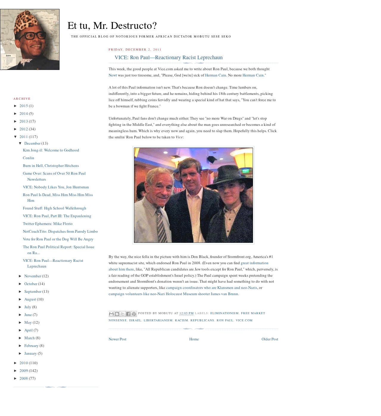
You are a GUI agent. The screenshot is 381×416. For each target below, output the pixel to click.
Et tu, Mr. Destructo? (101, 25)
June (28, 314)
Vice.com (244, 320)
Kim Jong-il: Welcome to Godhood (51, 150)
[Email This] (111, 314)
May (28, 322)
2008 (24, 378)
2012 (24, 129)
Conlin (28, 157)
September (33, 291)
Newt (113, 75)
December (32, 143)
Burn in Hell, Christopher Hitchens (51, 165)
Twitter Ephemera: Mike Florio (48, 223)
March (30, 337)
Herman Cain (215, 75)
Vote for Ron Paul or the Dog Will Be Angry (58, 239)
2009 (24, 370)
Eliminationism (224, 313)
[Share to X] (123, 314)
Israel (135, 320)
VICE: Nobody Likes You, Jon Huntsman (56, 187)
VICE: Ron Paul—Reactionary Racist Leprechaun (169, 57)
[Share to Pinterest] (134, 314)
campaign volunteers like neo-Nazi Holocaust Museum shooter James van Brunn (173, 293)
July (28, 306)
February (32, 345)
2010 (24, 362)
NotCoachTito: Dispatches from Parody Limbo (60, 231)
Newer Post (118, 339)
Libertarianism (158, 320)
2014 (24, 113)
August (30, 299)
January (31, 353)
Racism (181, 320)
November (33, 276)
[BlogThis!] (117, 314)
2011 (24, 136)
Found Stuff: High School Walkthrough (54, 208)
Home (194, 339)
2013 (24, 121)
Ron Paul (225, 320)
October (31, 283)
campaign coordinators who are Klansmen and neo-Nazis (211, 287)
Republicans (202, 320)
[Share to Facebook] (128, 314)
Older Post (270, 339)
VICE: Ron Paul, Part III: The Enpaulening (57, 215)
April (29, 330)
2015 (24, 105)
